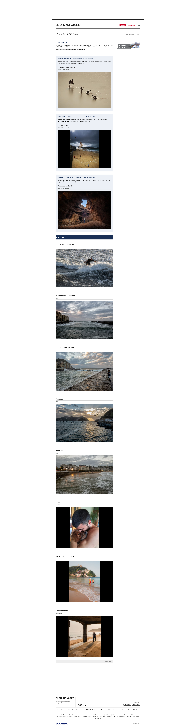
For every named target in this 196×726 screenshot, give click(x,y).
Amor (58, 502)
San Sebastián (69, 716)
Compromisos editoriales (127, 709)
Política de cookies (136, 709)
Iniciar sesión (132, 25)
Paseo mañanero (62, 611)
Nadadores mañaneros (65, 556)
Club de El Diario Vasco (121, 716)
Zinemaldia (101, 714)
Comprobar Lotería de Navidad (133, 716)
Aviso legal (70, 709)
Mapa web (119, 709)
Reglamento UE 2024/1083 (85, 709)
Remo (87, 714)
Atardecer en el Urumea (65, 296)
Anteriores (108, 661)
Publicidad (113, 709)
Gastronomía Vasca (71, 714)
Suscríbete (123, 25)
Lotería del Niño (98, 718)
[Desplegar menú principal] (139, 25)
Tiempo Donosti (102, 716)
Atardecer (60, 399)
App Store (128, 704)
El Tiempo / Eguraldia (61, 716)
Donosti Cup (95, 716)
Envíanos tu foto (130, 34)
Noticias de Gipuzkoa (116, 714)
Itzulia (114, 716)
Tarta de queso (108, 714)
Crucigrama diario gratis (86, 716)
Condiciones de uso (96, 709)
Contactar (58, 709)
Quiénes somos (64, 709)
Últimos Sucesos (63, 714)
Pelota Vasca (124, 714)
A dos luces (60, 451)
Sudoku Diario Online (94, 714)
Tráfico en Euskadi (77, 716)
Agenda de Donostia (132, 714)
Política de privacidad (105, 709)
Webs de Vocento (136, 723)
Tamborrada (109, 716)
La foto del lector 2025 (67, 33)
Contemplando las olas (65, 347)
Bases (138, 34)
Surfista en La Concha (65, 244)
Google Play (136, 704)
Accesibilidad (76, 709)
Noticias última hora (81, 714)
